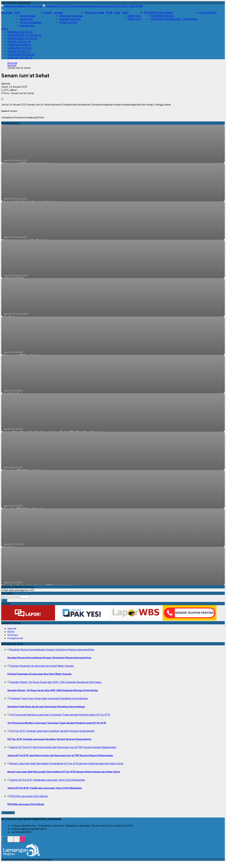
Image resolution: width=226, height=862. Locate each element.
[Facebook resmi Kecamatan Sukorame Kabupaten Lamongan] (17, 840)
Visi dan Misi (26, 19)
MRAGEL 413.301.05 (19, 41)
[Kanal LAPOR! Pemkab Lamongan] (10, 840)
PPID (108, 12)
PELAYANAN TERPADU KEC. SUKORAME (173, 19)
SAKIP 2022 (135, 19)
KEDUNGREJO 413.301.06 (22, 38)
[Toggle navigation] (2, 10)
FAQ (116, 12)
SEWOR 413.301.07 (18, 51)
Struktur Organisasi (31, 22)
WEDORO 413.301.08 (19, 57)
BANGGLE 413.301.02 (20, 31)
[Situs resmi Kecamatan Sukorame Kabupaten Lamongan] (4, 840)
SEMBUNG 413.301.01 (20, 48)
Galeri (47, 12)
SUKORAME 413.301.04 (21, 54)
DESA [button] (4, 28)
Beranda (6, 12)
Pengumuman (15, 638)
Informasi (12, 634)
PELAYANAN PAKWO (162, 15)
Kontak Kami (27, 25)
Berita (10, 631)
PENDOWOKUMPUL (19, 44)
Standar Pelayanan (70, 19)
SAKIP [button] (125, 12)
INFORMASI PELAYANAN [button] (158, 12)
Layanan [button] (58, 12)
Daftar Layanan (68, 22)
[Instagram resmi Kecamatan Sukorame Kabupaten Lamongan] (23, 840)
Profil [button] (16, 12)
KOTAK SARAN (208, 12)
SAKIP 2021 (134, 15)
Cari (4, 600)
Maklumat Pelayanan (71, 15)
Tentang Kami (27, 15)
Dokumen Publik (94, 12)
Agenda (11, 65)
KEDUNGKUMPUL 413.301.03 (24, 35)
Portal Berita (8, 812)
